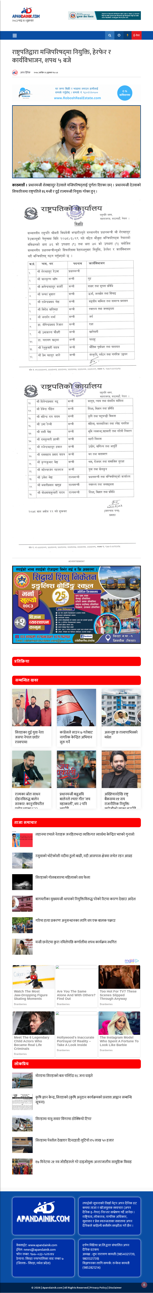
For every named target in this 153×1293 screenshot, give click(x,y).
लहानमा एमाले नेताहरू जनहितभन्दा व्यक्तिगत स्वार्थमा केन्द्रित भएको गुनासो (84, 834)
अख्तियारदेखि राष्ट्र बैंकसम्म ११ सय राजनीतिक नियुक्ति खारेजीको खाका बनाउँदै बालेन (120, 804)
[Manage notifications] (144, 1285)
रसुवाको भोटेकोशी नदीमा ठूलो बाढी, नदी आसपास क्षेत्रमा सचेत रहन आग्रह (83, 856)
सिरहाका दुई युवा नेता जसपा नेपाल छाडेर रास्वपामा (29, 737)
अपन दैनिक (25, 72)
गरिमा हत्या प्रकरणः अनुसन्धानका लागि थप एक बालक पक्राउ (75, 920)
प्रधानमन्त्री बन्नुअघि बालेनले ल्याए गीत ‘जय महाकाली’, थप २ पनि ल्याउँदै (75, 801)
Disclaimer (115, 1287)
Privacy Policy (98, 1287)
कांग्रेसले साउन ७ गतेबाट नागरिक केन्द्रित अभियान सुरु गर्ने (76, 737)
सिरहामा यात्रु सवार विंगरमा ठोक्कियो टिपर (63, 1119)
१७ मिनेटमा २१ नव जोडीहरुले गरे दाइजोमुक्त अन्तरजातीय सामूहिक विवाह (83, 1162)
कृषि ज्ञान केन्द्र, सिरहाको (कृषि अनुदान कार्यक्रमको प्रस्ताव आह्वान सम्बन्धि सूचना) (83, 1099)
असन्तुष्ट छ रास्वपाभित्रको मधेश (121, 734)
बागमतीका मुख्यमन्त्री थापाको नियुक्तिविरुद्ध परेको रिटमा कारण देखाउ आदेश (85, 899)
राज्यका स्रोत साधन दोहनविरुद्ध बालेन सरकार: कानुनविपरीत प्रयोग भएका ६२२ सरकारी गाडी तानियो (29, 804)
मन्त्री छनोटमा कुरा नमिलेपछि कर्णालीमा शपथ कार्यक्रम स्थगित (76, 942)
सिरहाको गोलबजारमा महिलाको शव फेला (62, 877)
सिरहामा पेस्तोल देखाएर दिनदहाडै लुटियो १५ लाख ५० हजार (74, 1140)
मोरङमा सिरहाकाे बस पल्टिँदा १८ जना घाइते (64, 1076)
